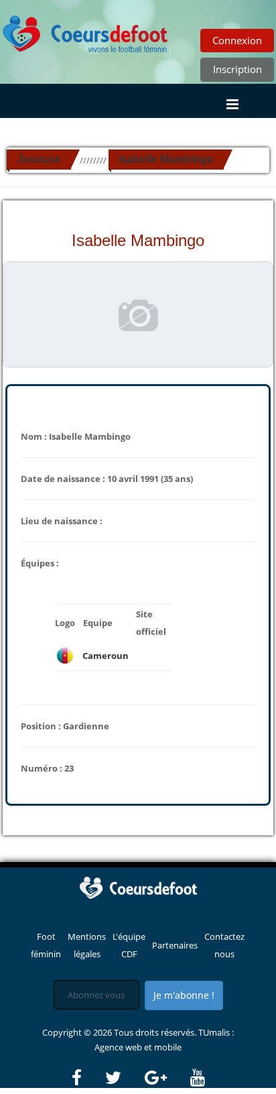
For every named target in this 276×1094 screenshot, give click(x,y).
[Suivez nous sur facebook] (87, 1078)
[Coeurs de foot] (85, 30)
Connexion (237, 40)
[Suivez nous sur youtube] (197, 1078)
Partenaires (175, 945)
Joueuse (39, 159)
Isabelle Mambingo (166, 159)
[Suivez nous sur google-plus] (166, 1078)
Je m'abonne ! (183, 995)
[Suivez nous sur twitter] (124, 1078)
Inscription (237, 69)
